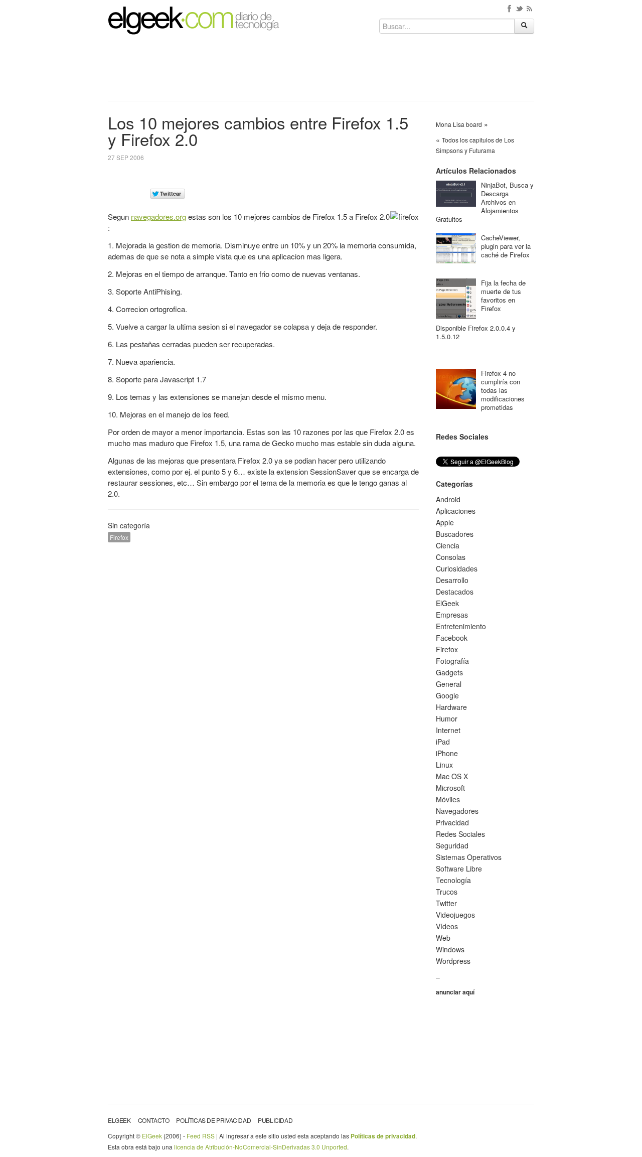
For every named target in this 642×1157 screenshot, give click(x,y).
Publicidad (275, 1120)
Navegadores (457, 811)
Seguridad (452, 845)
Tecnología (453, 880)
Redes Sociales (460, 834)
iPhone (447, 753)
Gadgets (449, 672)
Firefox (119, 537)
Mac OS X (452, 776)
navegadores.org (158, 216)
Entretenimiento (461, 626)
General (448, 684)
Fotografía (452, 661)
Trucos (446, 892)
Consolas (450, 557)
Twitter (446, 903)
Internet (448, 730)
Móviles (448, 799)
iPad (443, 742)
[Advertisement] (321, 71)
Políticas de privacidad (213, 1120)
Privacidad (452, 822)
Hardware (451, 707)
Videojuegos (455, 915)
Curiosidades (456, 568)
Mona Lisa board (459, 124)
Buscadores (454, 534)
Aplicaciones (455, 511)
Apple (445, 522)
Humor (446, 718)
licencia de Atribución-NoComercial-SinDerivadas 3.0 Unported (260, 1146)
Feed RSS (201, 1135)
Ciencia (447, 545)
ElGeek (447, 603)
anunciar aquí (455, 991)
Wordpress (453, 961)
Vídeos (447, 926)
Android (448, 499)
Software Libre (459, 868)
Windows (450, 949)
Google (447, 695)
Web (443, 938)
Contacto (154, 1120)
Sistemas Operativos (469, 857)
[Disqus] (263, 677)
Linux (444, 765)
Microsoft (450, 788)
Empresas (452, 615)
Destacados (454, 592)
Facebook (451, 638)
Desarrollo (452, 580)
